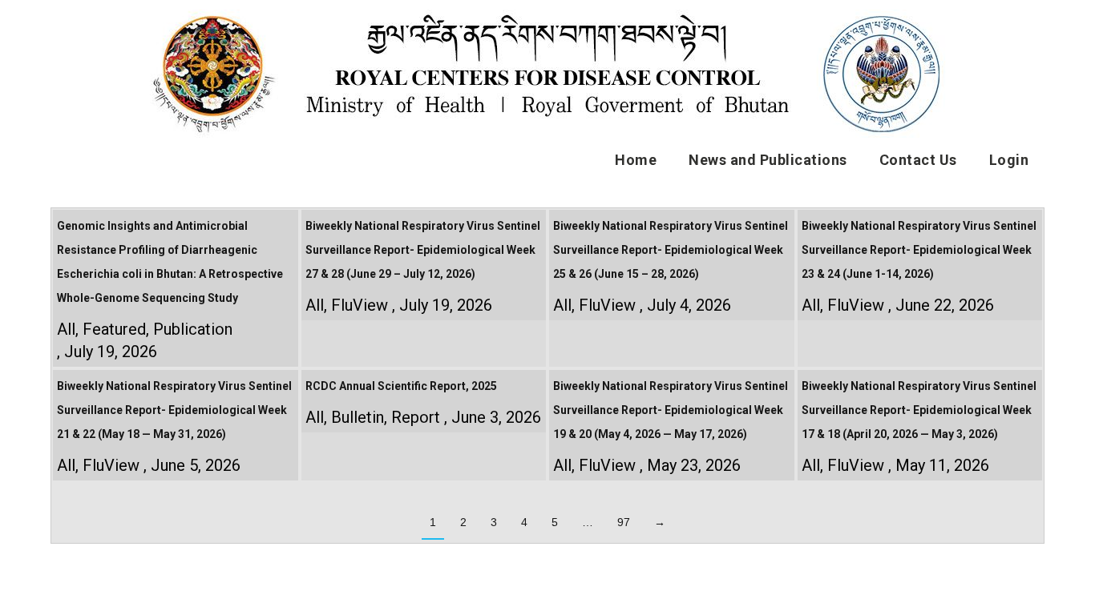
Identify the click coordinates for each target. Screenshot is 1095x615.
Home (636, 159)
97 (623, 522)
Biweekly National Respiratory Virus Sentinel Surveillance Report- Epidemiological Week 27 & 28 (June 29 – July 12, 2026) (422, 249)
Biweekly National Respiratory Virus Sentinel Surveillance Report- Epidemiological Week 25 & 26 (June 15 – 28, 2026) (670, 249)
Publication (192, 329)
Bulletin (357, 417)
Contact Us (918, 159)
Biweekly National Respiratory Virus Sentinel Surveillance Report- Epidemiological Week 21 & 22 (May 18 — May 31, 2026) (174, 410)
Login (1009, 159)
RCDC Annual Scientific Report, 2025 (401, 386)
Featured (114, 329)
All (66, 329)
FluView (359, 305)
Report (415, 417)
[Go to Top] (1071, 591)
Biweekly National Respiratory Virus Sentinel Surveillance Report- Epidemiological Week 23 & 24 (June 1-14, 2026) (919, 249)
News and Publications (768, 159)
